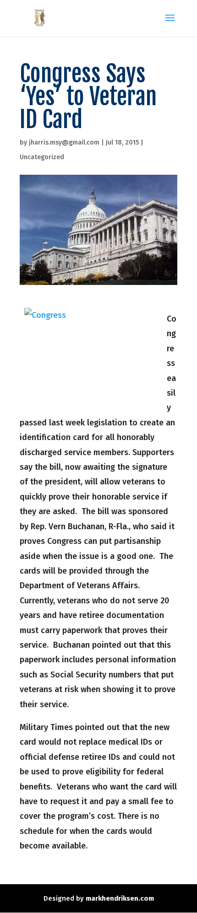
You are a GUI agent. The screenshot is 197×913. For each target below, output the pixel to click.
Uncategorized (42, 157)
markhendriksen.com (120, 898)
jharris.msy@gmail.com (64, 142)
